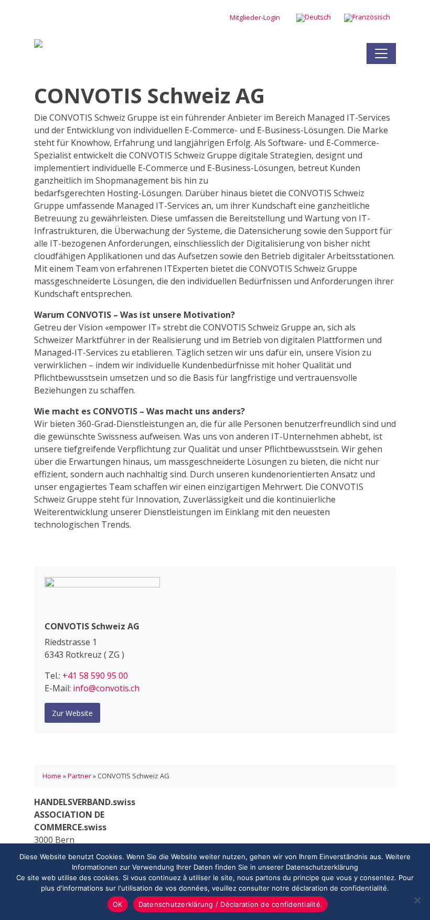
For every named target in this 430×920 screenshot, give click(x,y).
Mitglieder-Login (255, 17)
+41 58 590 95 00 (95, 675)
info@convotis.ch (106, 688)
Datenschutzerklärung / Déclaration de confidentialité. (230, 904)
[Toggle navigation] (381, 53)
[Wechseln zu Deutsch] (313, 18)
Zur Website (72, 713)
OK (118, 904)
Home (51, 775)
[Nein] (417, 900)
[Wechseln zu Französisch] (367, 18)
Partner (79, 775)
